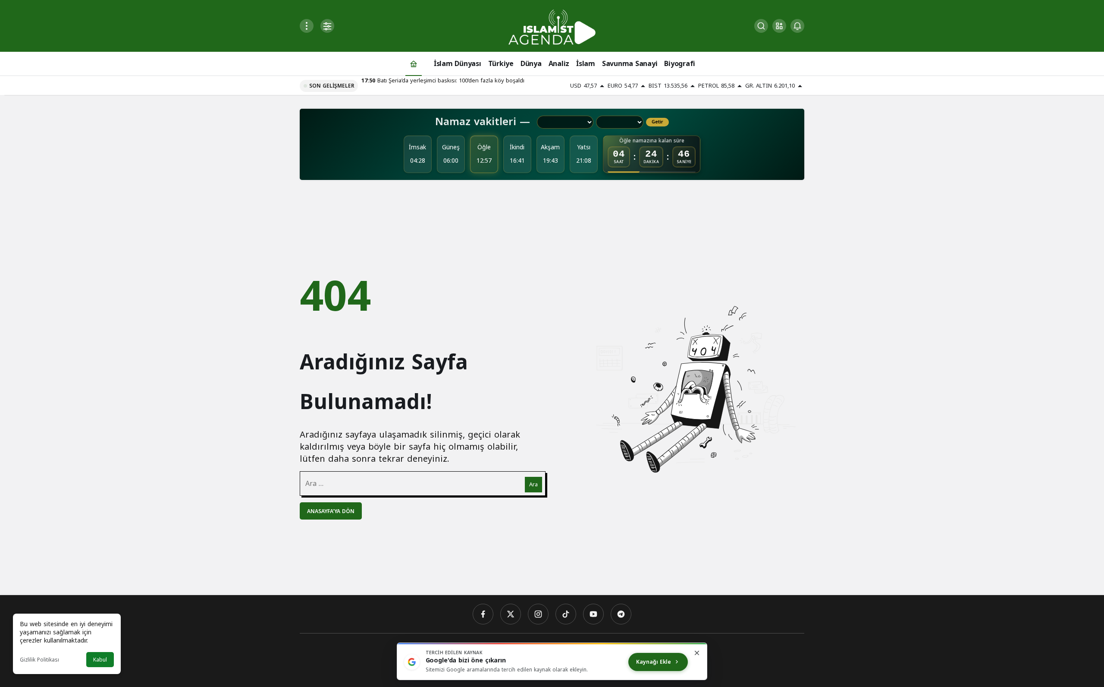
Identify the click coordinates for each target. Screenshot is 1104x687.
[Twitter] (510, 614)
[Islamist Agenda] (552, 26)
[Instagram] (538, 614)
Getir (657, 122)
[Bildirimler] (797, 26)
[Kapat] (697, 653)
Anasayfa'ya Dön (330, 511)
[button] (779, 26)
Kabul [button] (100, 660)
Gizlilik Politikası (39, 660)
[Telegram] (621, 614)
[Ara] (761, 26)
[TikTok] (565, 614)
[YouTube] (593, 614)
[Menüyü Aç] (307, 26)
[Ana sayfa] (413, 63)
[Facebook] (483, 614)
